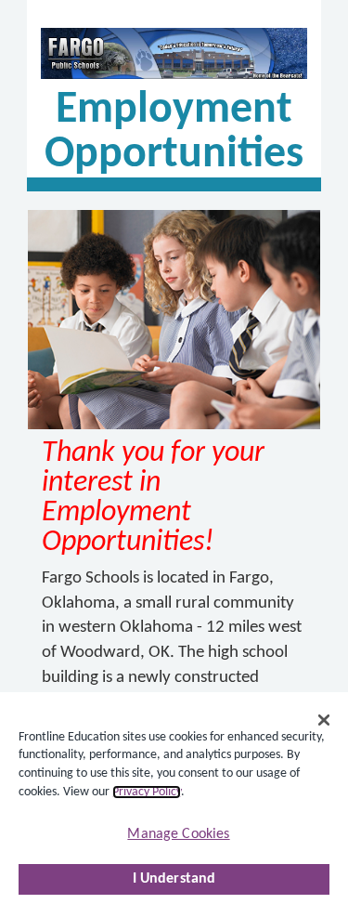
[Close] (323, 720)
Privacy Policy (146, 792)
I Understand (174, 878)
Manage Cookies (178, 834)
